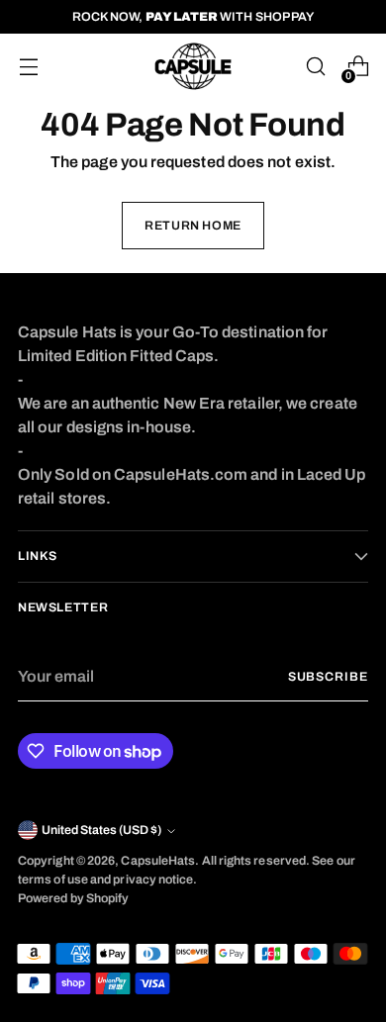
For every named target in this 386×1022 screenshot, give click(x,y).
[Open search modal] (315, 66)
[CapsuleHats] (193, 66)
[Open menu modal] (28, 66)
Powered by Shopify (73, 898)
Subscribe (328, 677)
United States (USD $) (101, 830)
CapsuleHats (158, 861)
